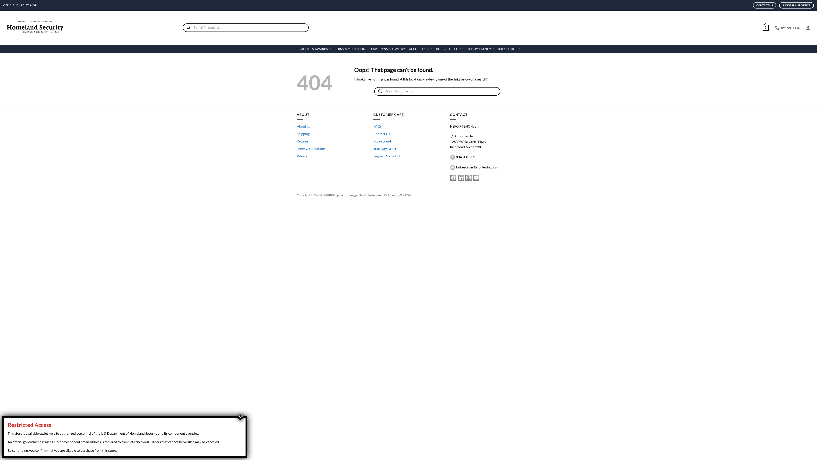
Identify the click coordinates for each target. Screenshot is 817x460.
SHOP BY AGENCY (478, 49)
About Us (304, 126)
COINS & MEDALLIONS (351, 49)
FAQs (377, 126)
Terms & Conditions (311, 149)
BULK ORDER (507, 49)
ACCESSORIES (419, 49)
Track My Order (384, 149)
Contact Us (381, 134)
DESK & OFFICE (447, 49)
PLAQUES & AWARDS (312, 49)
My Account (382, 141)
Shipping (303, 134)
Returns (303, 141)
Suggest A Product (386, 156)
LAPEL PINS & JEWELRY (388, 49)
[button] (766, 28)
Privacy (302, 156)
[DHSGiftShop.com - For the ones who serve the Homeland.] (35, 27)
